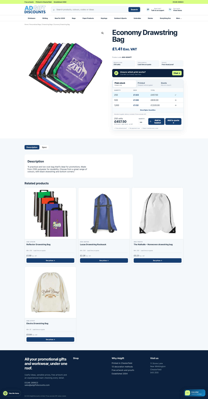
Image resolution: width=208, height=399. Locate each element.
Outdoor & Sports (120, 18)
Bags (74, 18)
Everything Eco (165, 18)
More (179, 18)
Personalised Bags (35, 24)
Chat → (177, 73)
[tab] (124, 83)
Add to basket (157, 121)
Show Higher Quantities (147, 110)
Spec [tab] (44, 147)
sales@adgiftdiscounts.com (37, 385)
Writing (45, 18)
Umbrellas (137, 18)
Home (26, 24)
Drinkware (31, 18)
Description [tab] (31, 147)
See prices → (50, 260)
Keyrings (104, 18)
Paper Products (88, 18)
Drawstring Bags (47, 24)
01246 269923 (178, 2)
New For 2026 (60, 18)
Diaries (150, 18)
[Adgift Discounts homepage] (36, 9)
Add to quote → (173, 121)
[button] (102, 33)
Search (134, 9)
